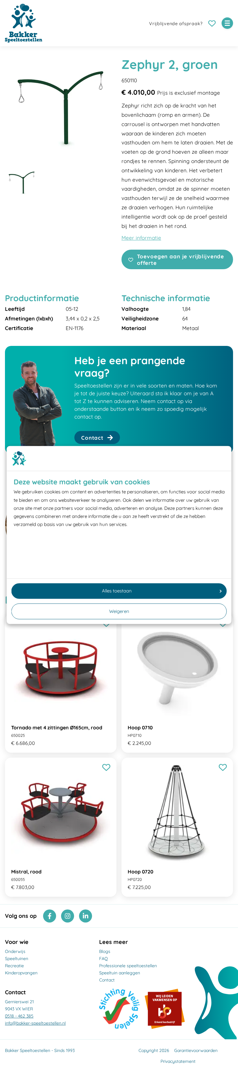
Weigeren (119, 611)
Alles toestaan (117, 591)
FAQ (103, 958)
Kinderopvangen (21, 973)
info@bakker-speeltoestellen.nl (35, 1023)
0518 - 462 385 (19, 1016)
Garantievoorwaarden (196, 1050)
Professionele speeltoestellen (128, 965)
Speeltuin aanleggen (119, 973)
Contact (107, 980)
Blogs (104, 951)
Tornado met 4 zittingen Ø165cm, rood (56, 727)
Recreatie (14, 965)
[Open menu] (227, 23)
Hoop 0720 (140, 871)
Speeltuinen (16, 958)
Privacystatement (178, 1061)
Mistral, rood (26, 871)
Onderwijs (15, 951)
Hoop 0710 (140, 727)
